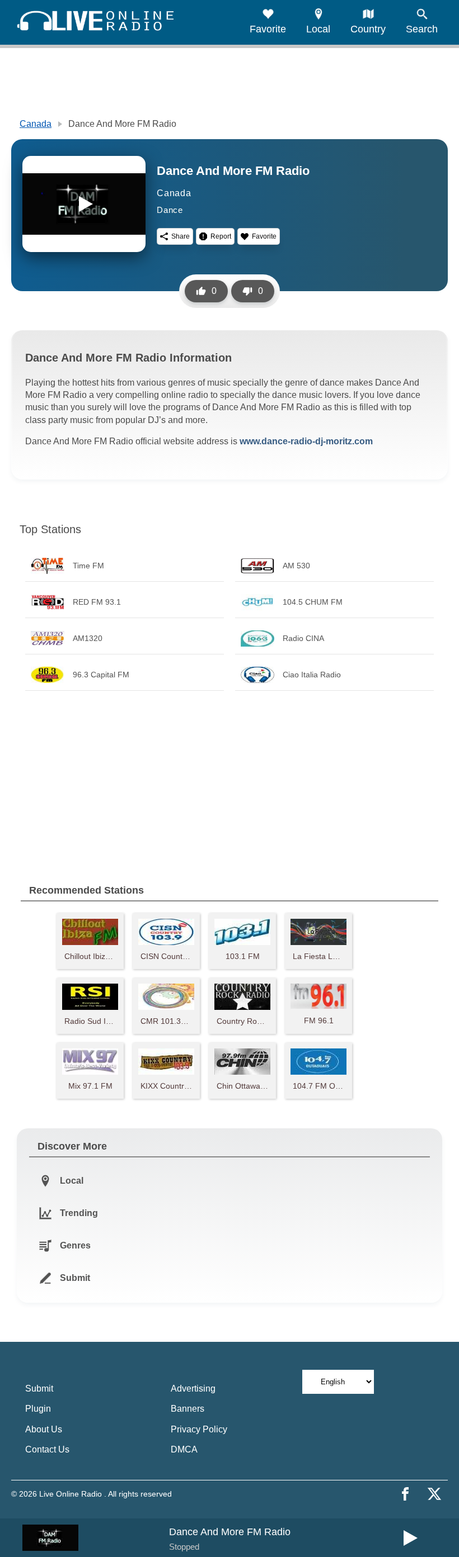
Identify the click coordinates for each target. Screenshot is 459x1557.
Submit (39, 1388)
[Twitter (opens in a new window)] (434, 1493)
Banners (187, 1408)
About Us (43, 1429)
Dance (170, 210)
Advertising (193, 1388)
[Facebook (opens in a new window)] (405, 1493)
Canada (35, 124)
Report (220, 236)
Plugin (38, 1408)
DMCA (184, 1449)
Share (180, 236)
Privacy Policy (199, 1429)
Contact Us (47, 1449)
